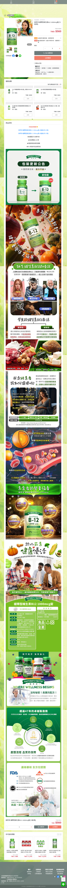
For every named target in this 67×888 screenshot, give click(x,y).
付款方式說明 (49, 869)
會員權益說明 (60, 869)
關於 (29, 869)
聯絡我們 (29, 871)
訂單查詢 (38, 871)
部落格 (29, 873)
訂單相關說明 (38, 873)
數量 (35, 45)
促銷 (36, 40)
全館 (36, 38)
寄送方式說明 (49, 871)
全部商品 (38, 869)
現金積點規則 (60, 871)
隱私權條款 (60, 873)
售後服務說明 (49, 873)
